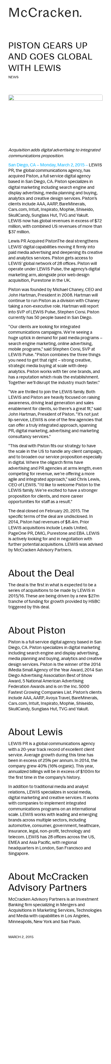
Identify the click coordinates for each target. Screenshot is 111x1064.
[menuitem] (94, 12)
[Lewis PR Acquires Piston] (55, 117)
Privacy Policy (36, 1036)
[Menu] (94, 12)
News (13, 77)
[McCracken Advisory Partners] (46, 12)
